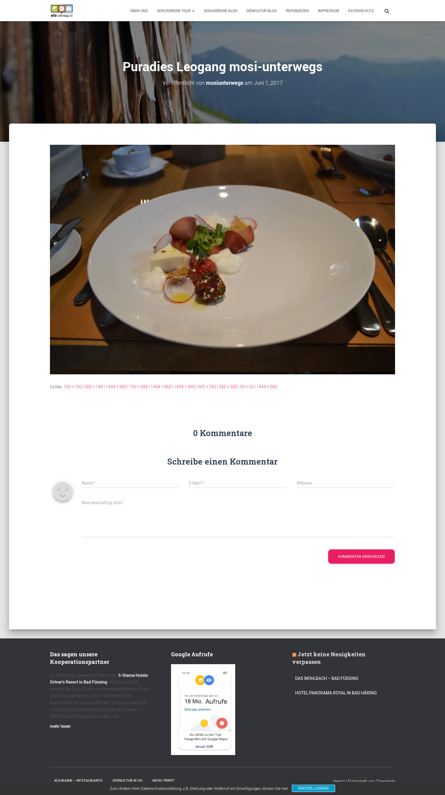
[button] (193, 10)
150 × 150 (72, 386)
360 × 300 (228, 386)
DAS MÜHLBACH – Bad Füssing (326, 678)
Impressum (328, 10)
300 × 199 (93, 386)
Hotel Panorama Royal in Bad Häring (336, 693)
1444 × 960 (116, 386)
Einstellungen (313, 788)
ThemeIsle (385, 781)
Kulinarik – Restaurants (78, 781)
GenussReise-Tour (174, 10)
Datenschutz (361, 10)
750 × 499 (138, 386)
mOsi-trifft (163, 781)
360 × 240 (207, 386)
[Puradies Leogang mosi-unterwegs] (222, 259)
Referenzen (297, 10)
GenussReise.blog (220, 10)
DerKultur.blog (261, 10)
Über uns (139, 10)
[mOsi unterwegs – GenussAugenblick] (61, 10)
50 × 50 (247, 386)
